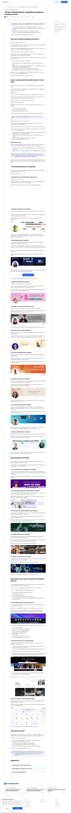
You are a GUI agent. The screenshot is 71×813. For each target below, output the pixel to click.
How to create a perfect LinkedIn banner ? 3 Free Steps (60, 25)
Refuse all (7, 808)
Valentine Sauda (39, 289)
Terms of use (28, 803)
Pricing (56, 801)
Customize (12, 810)
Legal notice (28, 801)
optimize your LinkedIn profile (19, 752)
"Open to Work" (26, 428)
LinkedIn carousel (21, 278)
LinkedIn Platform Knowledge (11, 9)
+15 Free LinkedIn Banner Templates (60, 26)
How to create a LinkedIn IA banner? (19, 772)
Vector (13, 653)
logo (20, 519)
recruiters (26, 406)
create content (22, 541)
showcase (12, 49)
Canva (42, 625)
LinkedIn (18, 130)
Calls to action (13, 354)
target (21, 584)
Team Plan (57, 803)
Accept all (17, 808)
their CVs (27, 182)
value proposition (14, 333)
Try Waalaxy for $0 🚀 (28, 274)
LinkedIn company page (25, 150)
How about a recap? (57, 31)
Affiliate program (58, 804)
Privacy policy (28, 804)
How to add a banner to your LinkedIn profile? (21, 765)
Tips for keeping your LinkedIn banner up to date (22, 768)
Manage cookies (28, 806)
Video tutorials (42, 801)
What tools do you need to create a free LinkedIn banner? (60, 30)
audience (21, 44)
